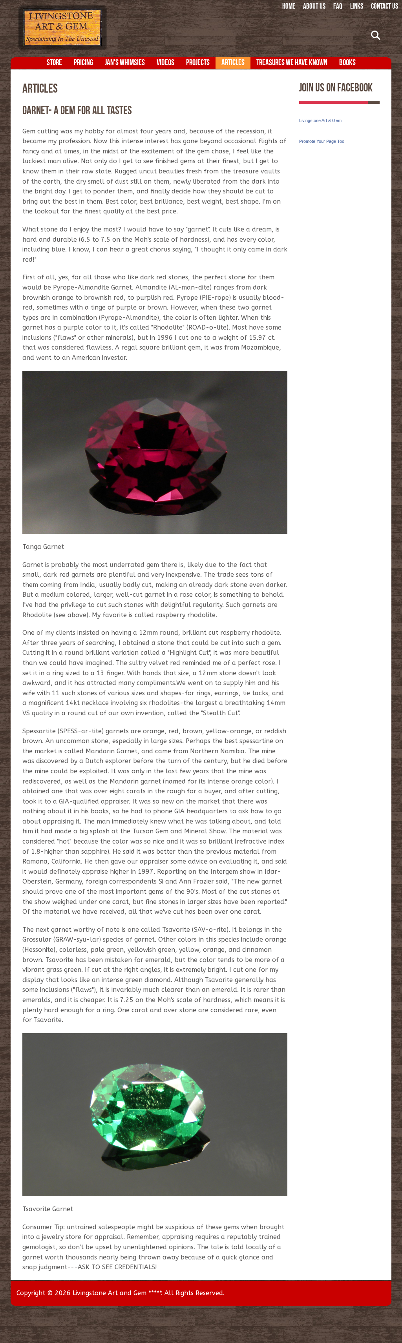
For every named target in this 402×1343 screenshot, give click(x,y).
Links (356, 7)
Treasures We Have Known (291, 63)
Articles (233, 63)
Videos (165, 63)
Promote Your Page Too (321, 141)
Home (288, 7)
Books (347, 63)
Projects (198, 63)
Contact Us (384, 7)
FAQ (337, 7)
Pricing (83, 63)
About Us (314, 7)
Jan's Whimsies (125, 63)
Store (54, 63)
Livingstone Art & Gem (320, 120)
